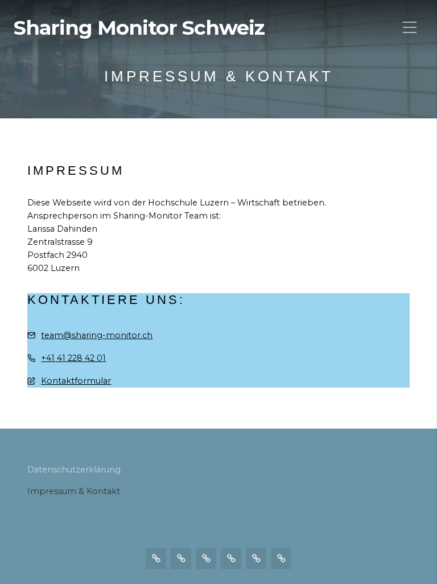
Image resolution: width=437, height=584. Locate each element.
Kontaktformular (76, 381)
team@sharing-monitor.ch (96, 335)
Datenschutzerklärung (74, 469)
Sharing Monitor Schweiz (139, 28)
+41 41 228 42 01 (73, 358)
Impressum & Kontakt (73, 491)
